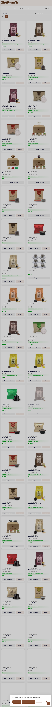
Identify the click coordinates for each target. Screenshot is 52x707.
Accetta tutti (17, 702)
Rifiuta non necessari (29, 702)
